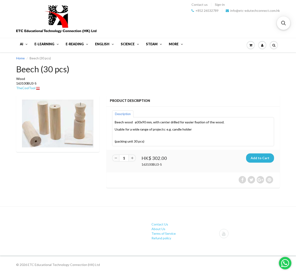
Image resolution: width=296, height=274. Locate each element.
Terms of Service (163, 233)
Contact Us (159, 224)
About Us (158, 229)
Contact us (199, 4)
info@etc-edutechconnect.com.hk (255, 10)
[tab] (122, 113)
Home (20, 58)
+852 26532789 (207, 10)
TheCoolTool (25, 88)
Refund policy (161, 238)
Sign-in (220, 4)
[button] (283, 23)
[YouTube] (223, 233)
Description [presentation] (123, 114)
